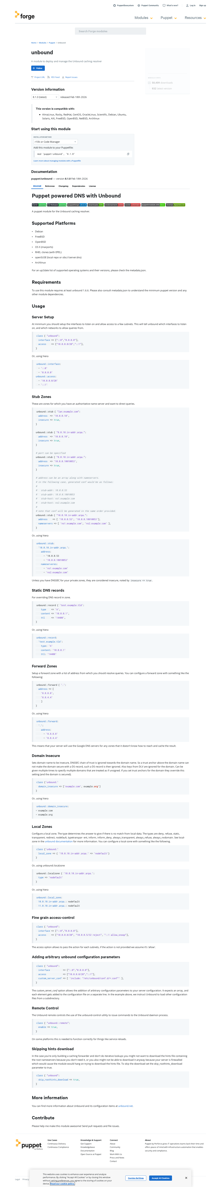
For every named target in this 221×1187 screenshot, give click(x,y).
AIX (53, 118)
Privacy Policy (28, 1179)
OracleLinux (89, 114)
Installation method (42, 137)
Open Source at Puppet (91, 1154)
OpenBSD (72, 118)
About (112, 1143)
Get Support (86, 1143)
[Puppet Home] (29, 1150)
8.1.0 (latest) (39, 97)
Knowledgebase (88, 1147)
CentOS (77, 114)
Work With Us (116, 1154)
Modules (141, 17)
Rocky (58, 114)
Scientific (102, 114)
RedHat (67, 114)
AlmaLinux (48, 114)
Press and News (117, 1157)
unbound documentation (59, 841)
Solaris (46, 118)
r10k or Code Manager (47, 141)
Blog (112, 1150)
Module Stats (154, 78)
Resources (193, 17)
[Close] (186, 1177)
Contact (113, 1161)
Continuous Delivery (57, 1143)
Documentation (87, 1150)
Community (115, 1147)
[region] (110, 1178)
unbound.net (125, 1105)
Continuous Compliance (58, 1147)
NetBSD (83, 118)
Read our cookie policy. (62, 1183)
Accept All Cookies (160, 1178)
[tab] (37, 186)
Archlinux (94, 118)
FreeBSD (61, 118)
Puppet (166, 17)
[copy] (128, 154)
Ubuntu (121, 114)
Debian (112, 114)
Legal (17, 1179)
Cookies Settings (136, 1178)
